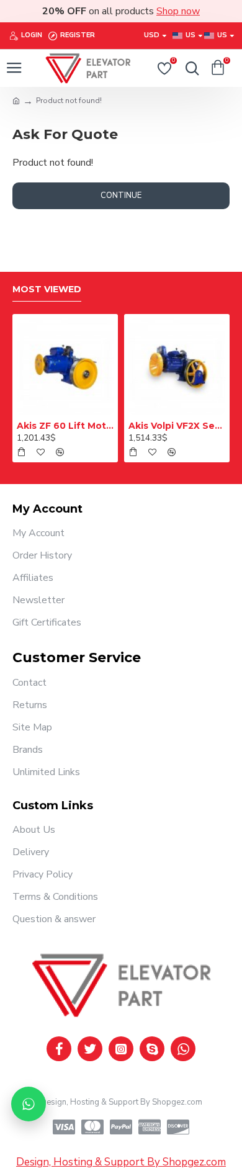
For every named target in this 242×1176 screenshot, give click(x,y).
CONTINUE (121, 195)
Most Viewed (46, 289)
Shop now (178, 11)
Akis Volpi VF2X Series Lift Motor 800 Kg (176, 425)
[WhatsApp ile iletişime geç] (28, 1104)
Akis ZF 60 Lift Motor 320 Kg (65, 425)
